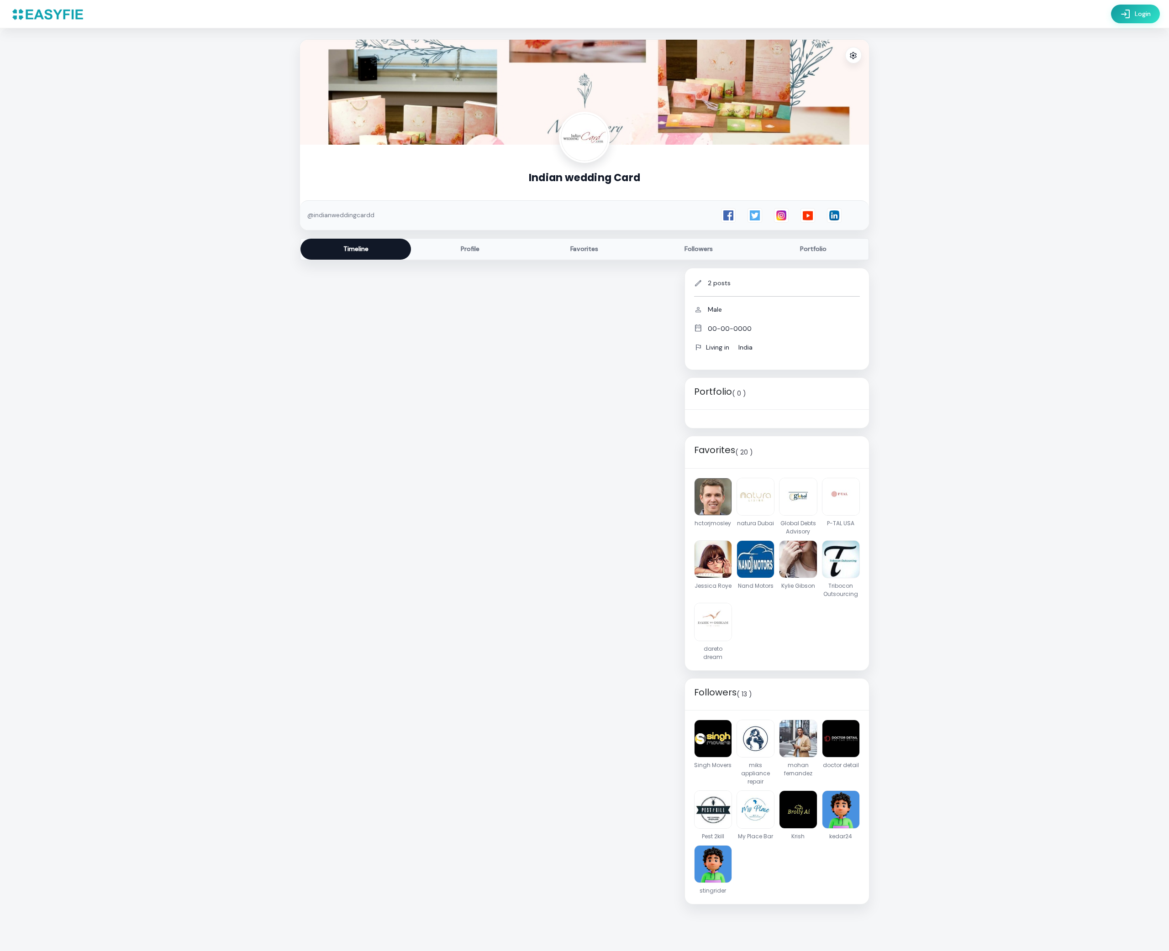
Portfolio (813, 249)
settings (853, 56)
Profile (470, 249)
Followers (699, 249)
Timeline (356, 249)
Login (1135, 14)
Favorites (584, 249)
